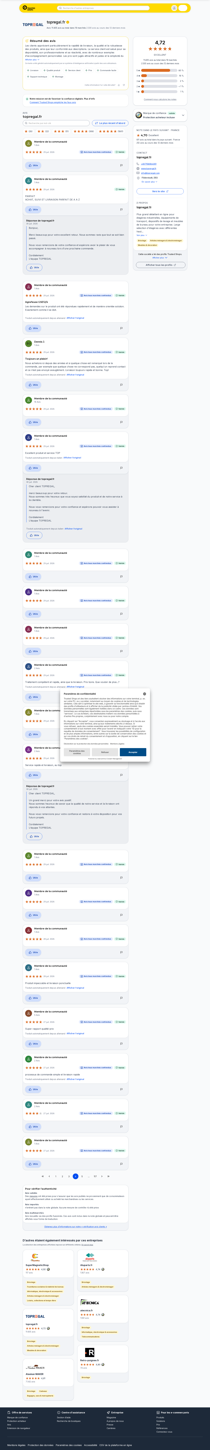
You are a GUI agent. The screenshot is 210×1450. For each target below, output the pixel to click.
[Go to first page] (43, 1176)
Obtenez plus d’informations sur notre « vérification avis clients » (75, 1226)
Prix (158, 1424)
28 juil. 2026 (48, 939)
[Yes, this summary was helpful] (119, 85)
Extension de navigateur (18, 1428)
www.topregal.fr (148, 168)
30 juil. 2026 (32, 223)
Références (162, 1428)
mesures (34, 1196)
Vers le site (158, 191)
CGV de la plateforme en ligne (115, 1445)
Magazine (111, 1417)
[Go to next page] (102, 1176)
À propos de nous (115, 1421)
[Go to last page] (108, 1176)
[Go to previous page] (49, 1176)
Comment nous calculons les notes (160, 99)
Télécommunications (90, 1337)
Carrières (111, 1428)
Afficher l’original (75, 318)
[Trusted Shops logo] (29, 8)
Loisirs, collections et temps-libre (41, 1300)
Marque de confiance (17, 1417)
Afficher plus (158, 258)
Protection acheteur (16, 1421)
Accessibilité (90, 1445)
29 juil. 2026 (48, 152)
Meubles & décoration (147, 245)
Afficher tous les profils (159, 265)
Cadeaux (43, 1391)
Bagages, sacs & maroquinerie (40, 1396)
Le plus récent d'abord (112, 123)
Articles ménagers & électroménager (166, 240)
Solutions (160, 1421)
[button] (174, 8)
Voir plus (141, 235)
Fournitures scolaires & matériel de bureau (45, 1287)
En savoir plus (148, 182)
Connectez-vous (164, 1432)
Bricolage (142, 240)
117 (95, 1176)
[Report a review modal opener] (121, 165)
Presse (110, 1424)
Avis (9, 1424)
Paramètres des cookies (69, 1445)
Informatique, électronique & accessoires (44, 1291)
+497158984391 (148, 164)
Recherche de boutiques (69, 1421)
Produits (160, 1417)
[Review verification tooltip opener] (68, 22)
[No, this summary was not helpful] (123, 85)
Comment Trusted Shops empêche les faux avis (53, 102)
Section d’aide (64, 1417)
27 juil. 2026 (48, 1022)
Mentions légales (16, 1445)
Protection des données (40, 1445)
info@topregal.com (150, 173)
